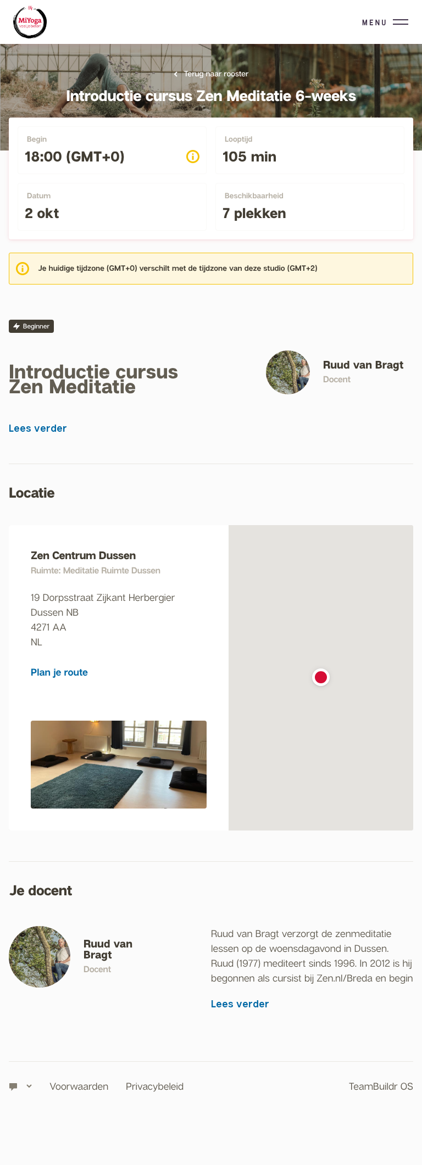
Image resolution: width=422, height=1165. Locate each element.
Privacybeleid (155, 1086)
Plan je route (59, 672)
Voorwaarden (78, 1086)
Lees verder (38, 428)
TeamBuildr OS (381, 1086)
